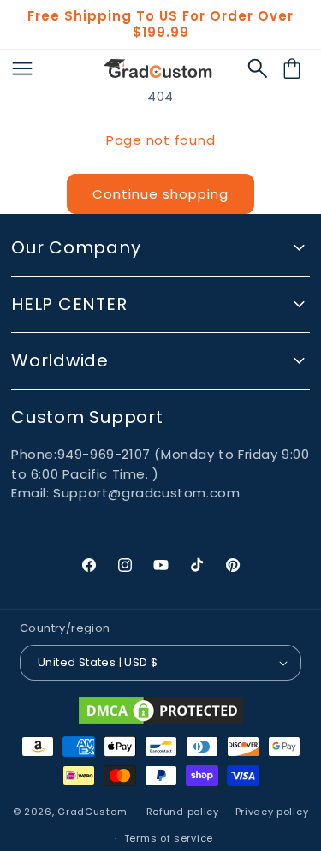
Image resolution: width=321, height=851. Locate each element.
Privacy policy (272, 811)
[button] (257, 68)
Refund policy (182, 811)
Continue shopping (160, 194)
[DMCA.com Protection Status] (161, 710)
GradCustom (92, 811)
